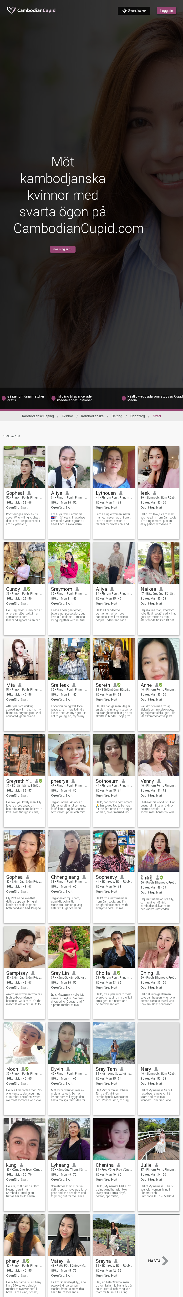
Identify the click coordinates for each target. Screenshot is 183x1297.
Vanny (147, 781)
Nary (146, 1069)
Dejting (117, 416)
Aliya (56, 493)
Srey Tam (106, 1069)
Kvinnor (67, 416)
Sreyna (103, 1261)
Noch (12, 1069)
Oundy (13, 589)
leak (145, 493)
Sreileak (60, 685)
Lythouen (106, 493)
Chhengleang (65, 877)
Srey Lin (60, 973)
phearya (59, 781)
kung (11, 1165)
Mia (10, 685)
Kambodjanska (92, 416)
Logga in (166, 11)
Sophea (14, 877)
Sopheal (15, 493)
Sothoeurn (107, 781)
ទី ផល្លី (146, 878)
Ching (147, 973)
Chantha (105, 1165)
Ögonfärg (137, 416)
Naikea (148, 589)
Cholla (103, 973)
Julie (146, 1165)
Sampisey (17, 973)
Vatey (57, 1261)
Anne (146, 685)
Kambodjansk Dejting (38, 416)
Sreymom (61, 589)
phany (12, 1261)
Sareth (103, 685)
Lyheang (60, 1165)
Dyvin (57, 1069)
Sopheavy (106, 877)
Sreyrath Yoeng (19, 781)
